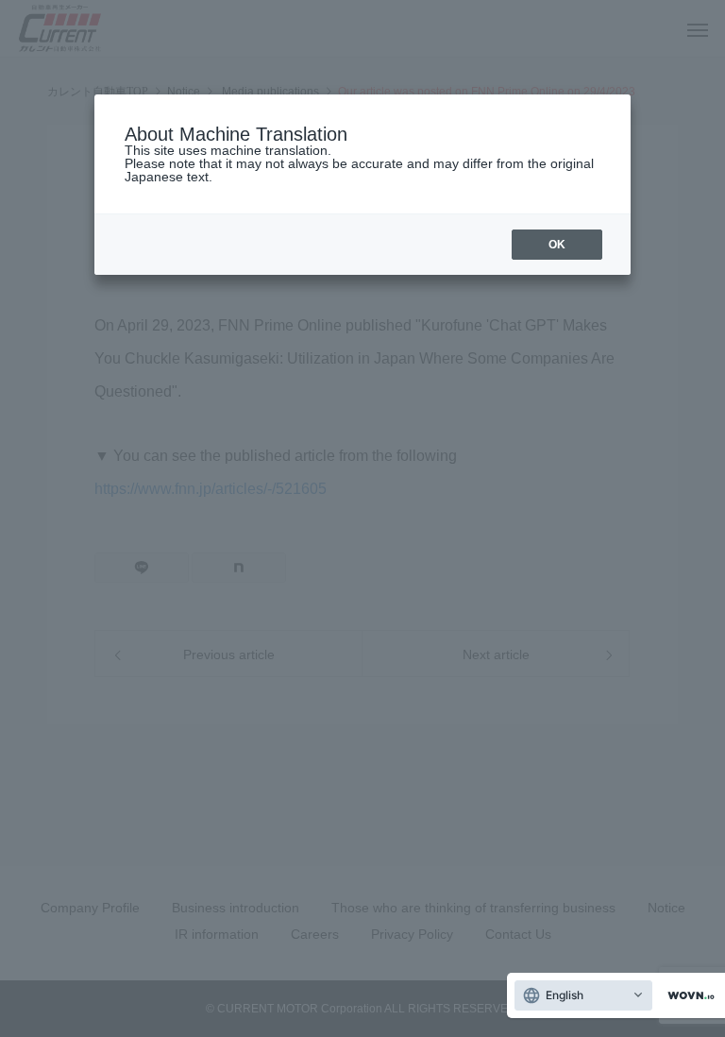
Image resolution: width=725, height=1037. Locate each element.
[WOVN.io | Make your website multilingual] (687, 996)
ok (556, 244)
